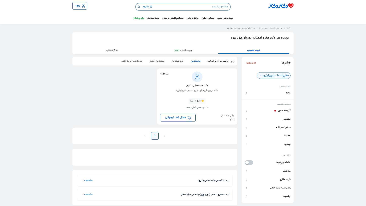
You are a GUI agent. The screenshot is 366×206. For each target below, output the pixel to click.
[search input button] (139, 7)
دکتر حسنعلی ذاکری (197, 86)
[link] (197, 105)
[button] (268, 93)
